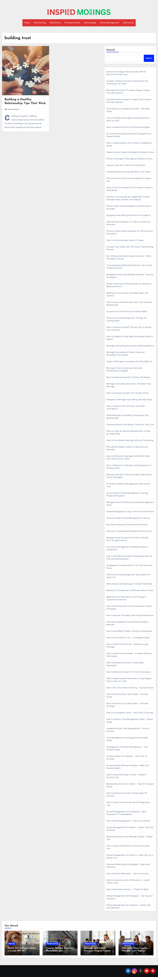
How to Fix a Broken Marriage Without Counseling (129, 440)
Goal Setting (40, 23)
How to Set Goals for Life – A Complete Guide (128, 638)
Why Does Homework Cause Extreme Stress (127, 524)
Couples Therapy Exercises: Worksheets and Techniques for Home (60, 951)
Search (110, 50)
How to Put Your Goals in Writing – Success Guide (129, 688)
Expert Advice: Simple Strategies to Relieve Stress (130, 152)
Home (27, 23)
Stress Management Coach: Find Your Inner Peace (130, 511)
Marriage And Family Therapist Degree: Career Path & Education (97, 951)
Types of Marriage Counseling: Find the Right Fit (129, 361)
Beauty (12, 944)
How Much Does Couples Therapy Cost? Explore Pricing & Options (135, 951)
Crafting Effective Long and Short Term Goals (128, 172)
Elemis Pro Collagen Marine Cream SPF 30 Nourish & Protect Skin (22, 951)
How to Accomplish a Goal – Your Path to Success (129, 713)
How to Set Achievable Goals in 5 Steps (125, 240)
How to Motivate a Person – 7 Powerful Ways (127, 889)
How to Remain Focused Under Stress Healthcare (129, 615)
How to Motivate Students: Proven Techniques (128, 672)
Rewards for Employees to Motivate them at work (129, 590)
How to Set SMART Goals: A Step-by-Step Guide (129, 631)
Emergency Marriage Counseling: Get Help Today (129, 399)
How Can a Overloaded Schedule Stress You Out (129, 531)
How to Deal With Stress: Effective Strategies (128, 127)
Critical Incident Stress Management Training (128, 518)
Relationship (90, 23)
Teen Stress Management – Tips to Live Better (128, 821)
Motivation (128, 23)
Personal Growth (73, 23)
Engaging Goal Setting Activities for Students (128, 215)
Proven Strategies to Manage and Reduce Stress (129, 159)
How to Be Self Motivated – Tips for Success (127, 873)
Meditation (55, 23)
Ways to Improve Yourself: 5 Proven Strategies (128, 377)
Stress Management (109, 23)
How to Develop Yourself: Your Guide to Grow (127, 393)
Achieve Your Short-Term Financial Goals (125, 165)
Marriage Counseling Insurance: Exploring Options (130, 346)
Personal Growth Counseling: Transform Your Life (130, 424)
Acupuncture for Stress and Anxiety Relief (126, 311)
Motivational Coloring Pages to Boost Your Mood (129, 584)
